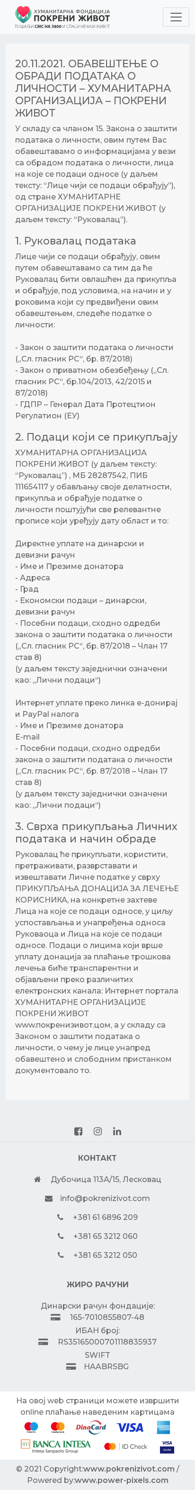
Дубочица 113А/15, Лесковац (106, 1179)
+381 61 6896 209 (105, 1217)
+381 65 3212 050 (105, 1255)
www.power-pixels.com (121, 1480)
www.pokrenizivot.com (129, 1468)
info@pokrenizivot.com (105, 1198)
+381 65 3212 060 (105, 1236)
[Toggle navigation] (176, 17)
